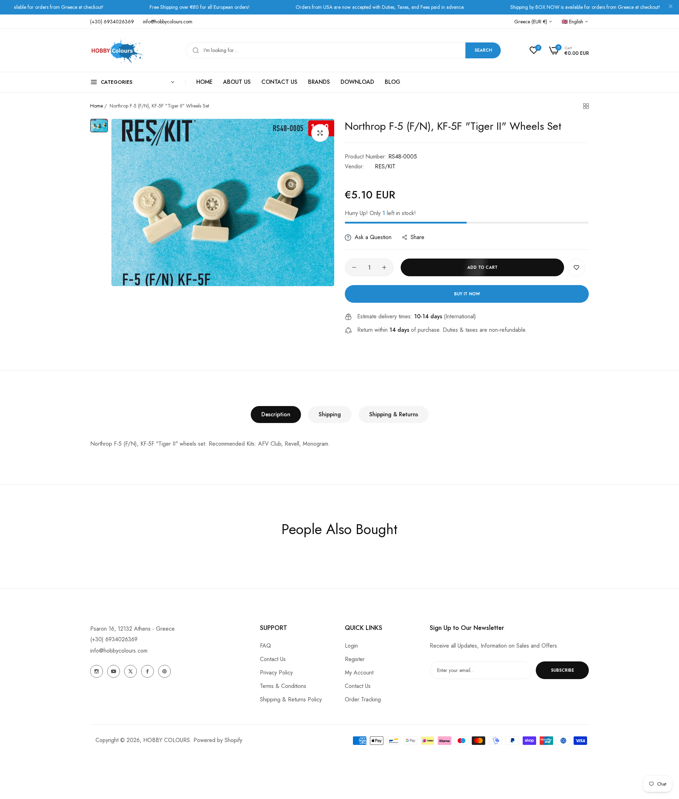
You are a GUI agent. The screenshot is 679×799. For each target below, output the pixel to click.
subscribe (562, 670)
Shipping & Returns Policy (291, 699)
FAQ (265, 646)
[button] (576, 267)
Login (351, 646)
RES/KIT (385, 166)
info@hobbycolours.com (118, 651)
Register (355, 659)
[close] (670, 7)
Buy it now (467, 294)
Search (483, 50)
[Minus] (354, 267)
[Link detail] (96, 671)
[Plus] (384, 267)
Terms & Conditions (283, 686)
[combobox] (343, 50)
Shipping (330, 414)
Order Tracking (363, 699)
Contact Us (273, 659)
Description (275, 414)
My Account (359, 672)
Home (96, 105)
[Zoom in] (320, 133)
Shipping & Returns (393, 414)
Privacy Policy (276, 672)
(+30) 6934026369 (114, 639)
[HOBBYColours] (116, 50)
